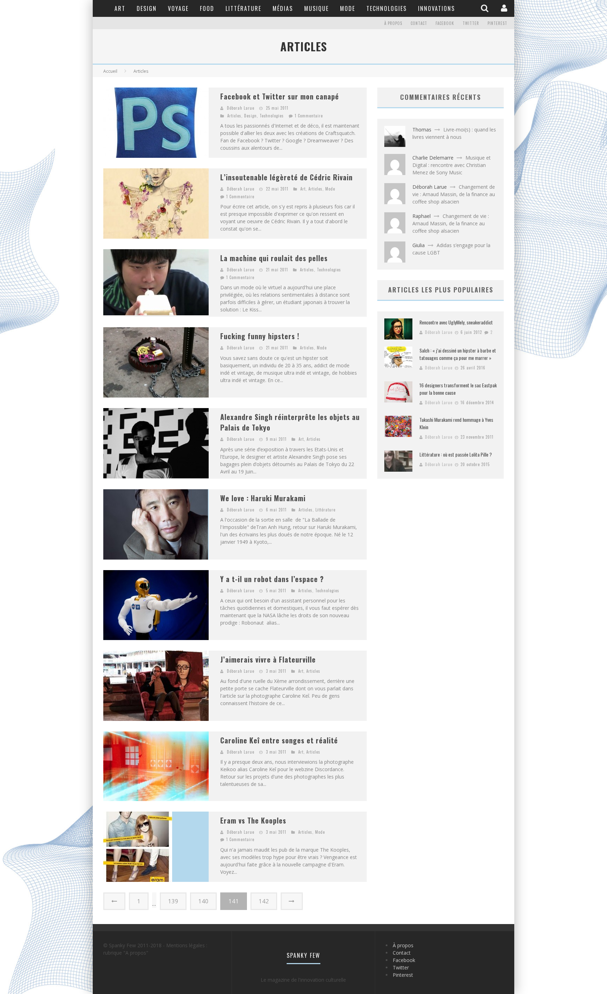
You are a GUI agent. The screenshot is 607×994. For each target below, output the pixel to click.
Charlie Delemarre (432, 157)
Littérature (243, 8)
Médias (283, 8)
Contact (419, 23)
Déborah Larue (240, 108)
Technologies (386, 8)
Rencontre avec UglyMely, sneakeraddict (456, 322)
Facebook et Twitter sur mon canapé (279, 96)
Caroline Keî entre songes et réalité (279, 740)
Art (120, 8)
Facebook (445, 23)
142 (264, 901)
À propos (393, 23)
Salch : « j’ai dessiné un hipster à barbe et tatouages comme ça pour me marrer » (457, 354)
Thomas (421, 129)
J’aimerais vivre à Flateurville (268, 659)
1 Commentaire (309, 115)
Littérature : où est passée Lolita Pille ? (455, 454)
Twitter (471, 23)
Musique (316, 8)
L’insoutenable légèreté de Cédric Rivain (286, 177)
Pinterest (497, 23)
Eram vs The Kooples (253, 820)
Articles (234, 115)
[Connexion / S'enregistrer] (505, 8)
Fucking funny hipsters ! (259, 336)
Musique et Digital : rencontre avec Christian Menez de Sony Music (451, 165)
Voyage (178, 8)
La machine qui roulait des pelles (274, 258)
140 (203, 901)
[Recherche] (485, 8)
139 (173, 901)
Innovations (436, 8)
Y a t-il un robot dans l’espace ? (272, 579)
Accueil (110, 71)
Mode (347, 8)
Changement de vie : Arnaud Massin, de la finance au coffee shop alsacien (453, 194)
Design (147, 8)
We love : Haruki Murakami (263, 498)
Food (207, 8)
